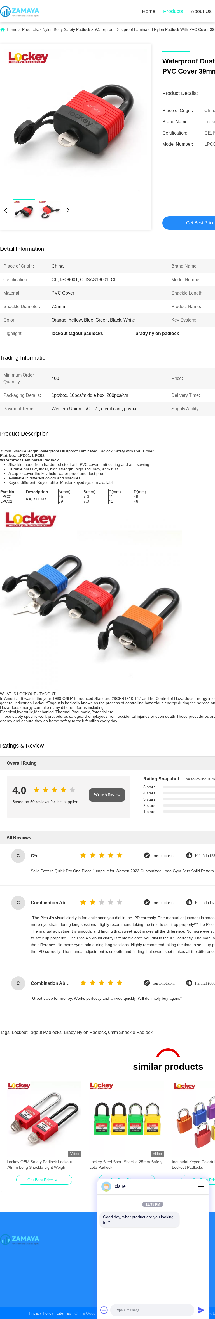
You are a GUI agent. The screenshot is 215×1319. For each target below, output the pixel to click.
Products (173, 11)
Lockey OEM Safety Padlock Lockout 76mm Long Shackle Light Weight (39, 1164)
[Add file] (104, 1310)
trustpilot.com (164, 856)
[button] (14, 1129)
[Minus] (201, 1186)
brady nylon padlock (85, 1032)
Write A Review (107, 795)
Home (148, 11)
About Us (201, 11)
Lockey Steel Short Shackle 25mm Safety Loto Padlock (125, 1164)
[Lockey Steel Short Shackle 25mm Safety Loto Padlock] (126, 1119)
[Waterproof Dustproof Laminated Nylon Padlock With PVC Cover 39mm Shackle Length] (75, 120)
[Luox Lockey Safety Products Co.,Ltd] (19, 11)
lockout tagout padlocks (37, 1032)
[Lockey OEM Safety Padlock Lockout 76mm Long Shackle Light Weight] (44, 1119)
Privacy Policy (41, 1313)
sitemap (64, 1313)
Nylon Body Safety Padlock (66, 29)
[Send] (201, 1310)
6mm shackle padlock (130, 1032)
